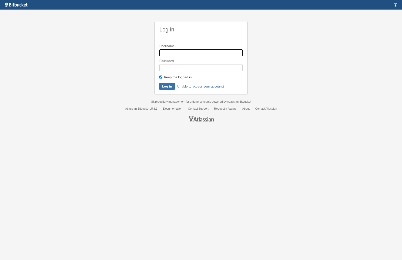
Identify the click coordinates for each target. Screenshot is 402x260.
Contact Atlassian (266, 108)
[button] (395, 4)
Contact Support (198, 108)
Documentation (172, 108)
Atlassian (201, 119)
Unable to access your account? (200, 86)
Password (166, 61)
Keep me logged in (178, 77)
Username (167, 46)
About (246, 108)
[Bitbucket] (16, 4)
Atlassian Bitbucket (239, 101)
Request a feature (225, 108)
